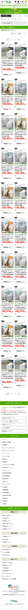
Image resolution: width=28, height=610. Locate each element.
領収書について (7, 529)
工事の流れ (6, 539)
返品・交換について (8, 523)
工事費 (4, 503)
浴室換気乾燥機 (7, 473)
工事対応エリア (7, 536)
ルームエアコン (7, 484)
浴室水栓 (5, 459)
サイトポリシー (7, 576)
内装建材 (5, 498)
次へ (19, 39)
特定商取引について (8, 570)
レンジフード (6, 453)
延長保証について (7, 526)
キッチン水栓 (6, 456)
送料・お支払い (7, 515)
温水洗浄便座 (6, 475)
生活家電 (5, 487)
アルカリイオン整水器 (8, 464)
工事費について (7, 542)
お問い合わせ (6, 555)
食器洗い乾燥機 (7, 442)
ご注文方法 (6, 518)
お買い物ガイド (7, 549)
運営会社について (6, 431)
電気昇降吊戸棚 (7, 495)
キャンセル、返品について (9, 421)
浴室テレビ (6, 481)
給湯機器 (5, 445)
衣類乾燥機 (6, 492)
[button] (14, 587)
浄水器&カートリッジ (8, 467)
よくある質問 (5, 427)
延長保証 (5, 501)
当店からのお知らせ (8, 562)
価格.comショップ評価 (9, 579)
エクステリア (6, 470)
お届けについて (6, 424)
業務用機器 (6, 489)
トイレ (3, 23)
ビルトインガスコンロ (8, 447)
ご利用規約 (6, 568)
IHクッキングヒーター (8, 450)
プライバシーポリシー (8, 573)
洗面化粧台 (6, 478)
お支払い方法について (8, 418)
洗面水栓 (5, 461)
